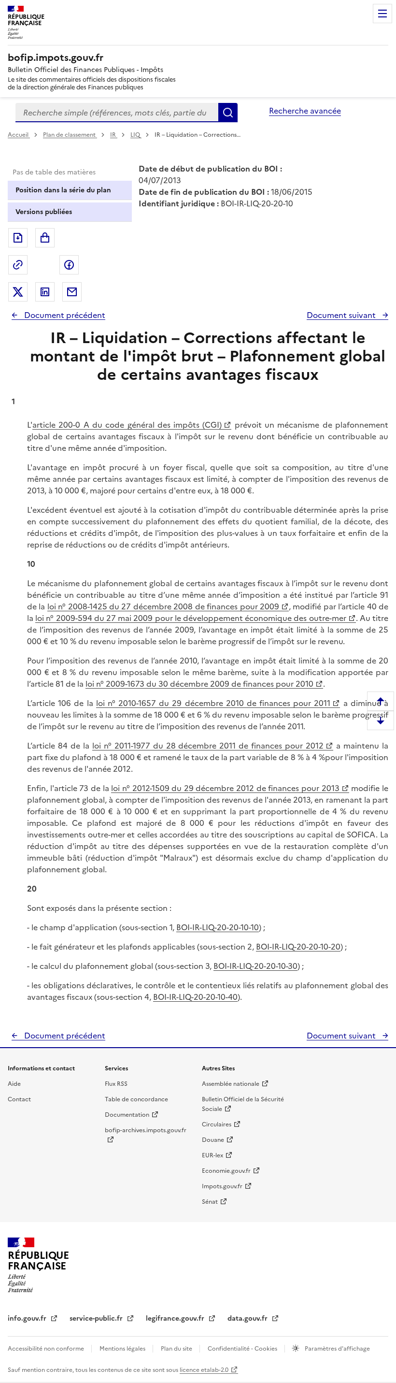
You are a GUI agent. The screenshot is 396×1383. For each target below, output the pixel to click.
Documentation (127, 1114)
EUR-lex (212, 1155)
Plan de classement (69, 134)
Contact (19, 1099)
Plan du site (177, 1348)
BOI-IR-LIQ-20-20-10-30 (255, 966)
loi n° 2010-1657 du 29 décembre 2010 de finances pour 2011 (213, 703)
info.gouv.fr (28, 1318)
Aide (14, 1084)
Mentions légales (123, 1348)
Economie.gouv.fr (226, 1171)
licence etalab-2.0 (204, 1370)
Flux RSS (116, 1084)
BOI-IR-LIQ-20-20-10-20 (298, 946)
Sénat (210, 1201)
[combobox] (116, 112)
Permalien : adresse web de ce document (18, 264)
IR (113, 134)
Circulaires (216, 1124)
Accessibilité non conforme (46, 1348)
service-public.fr (97, 1318)
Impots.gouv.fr (222, 1186)
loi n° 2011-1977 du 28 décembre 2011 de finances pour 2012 (208, 745)
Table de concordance (136, 1099)
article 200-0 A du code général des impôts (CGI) (127, 425)
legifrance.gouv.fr (176, 1318)
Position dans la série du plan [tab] (63, 190)
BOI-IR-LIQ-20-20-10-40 (195, 997)
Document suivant (342, 315)
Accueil (19, 134)
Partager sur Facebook (69, 264)
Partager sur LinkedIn (45, 292)
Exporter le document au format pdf (18, 237)
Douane (213, 1140)
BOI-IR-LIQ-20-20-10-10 (217, 927)
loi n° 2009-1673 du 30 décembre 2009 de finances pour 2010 (199, 684)
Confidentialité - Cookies (243, 1348)
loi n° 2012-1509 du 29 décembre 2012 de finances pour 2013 (225, 788)
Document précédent (63, 315)
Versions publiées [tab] (43, 212)
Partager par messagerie (72, 292)
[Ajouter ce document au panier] (45, 237)
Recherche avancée (305, 110)
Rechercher (228, 112)
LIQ (135, 134)
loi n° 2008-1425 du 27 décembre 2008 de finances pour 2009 (163, 606)
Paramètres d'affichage (336, 1348)
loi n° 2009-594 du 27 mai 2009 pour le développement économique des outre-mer (190, 618)
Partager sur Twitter (18, 292)
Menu (382, 13)
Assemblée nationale (230, 1084)
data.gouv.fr (248, 1318)
